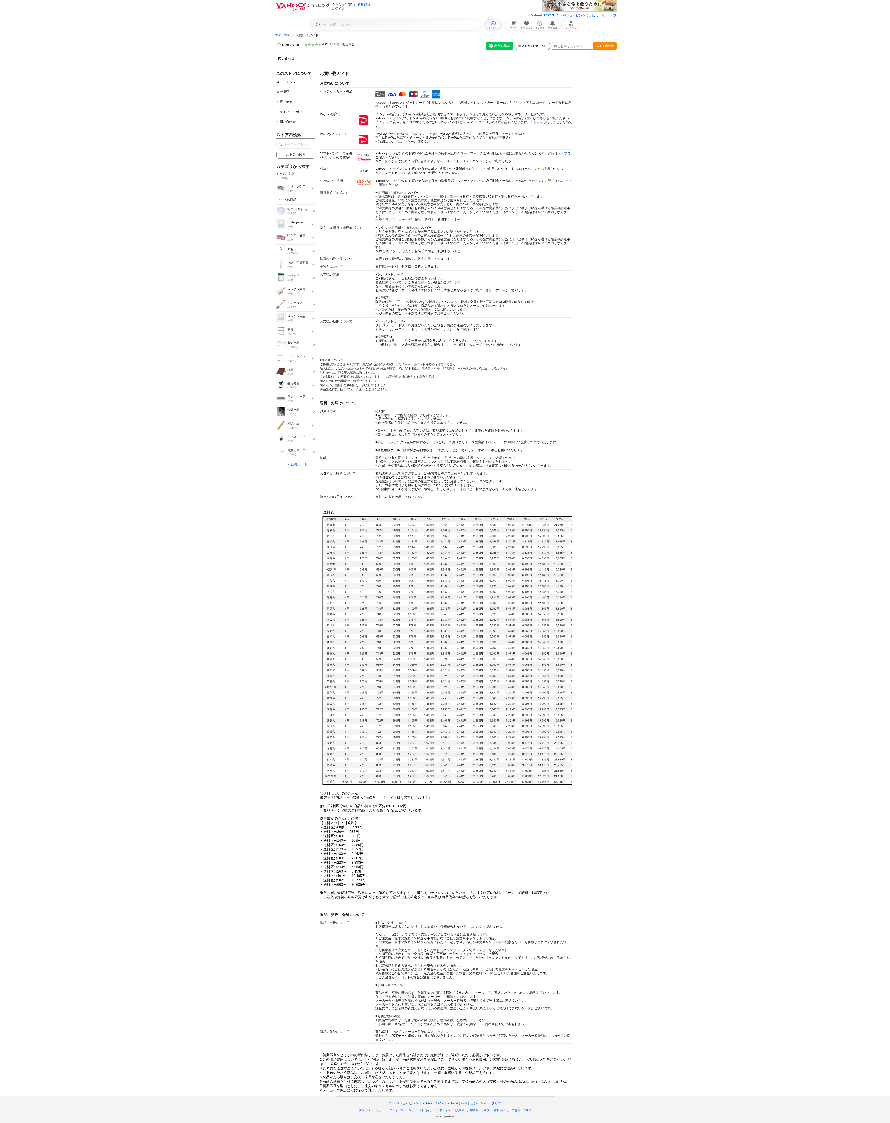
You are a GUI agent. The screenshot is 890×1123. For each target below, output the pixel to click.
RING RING (282, 35)
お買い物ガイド (287, 102)
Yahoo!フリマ (491, 1103)
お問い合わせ (286, 122)
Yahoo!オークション (462, 1103)
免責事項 (458, 1110)
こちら (541, 118)
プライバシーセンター (403, 1110)
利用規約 (425, 1110)
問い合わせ (286, 58)
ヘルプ (612, 15)
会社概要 (348, 44)
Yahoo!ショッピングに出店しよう (580, 15)
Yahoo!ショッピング (404, 1103)
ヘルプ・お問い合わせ (495, 1110)
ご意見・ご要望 (521, 1110)
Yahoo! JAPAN (542, 15)
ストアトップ (286, 82)
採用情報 (472, 1110)
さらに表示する (295, 464)
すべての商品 (287, 199)
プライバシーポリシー (292, 112)
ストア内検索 (605, 46)
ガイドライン (442, 1110)
